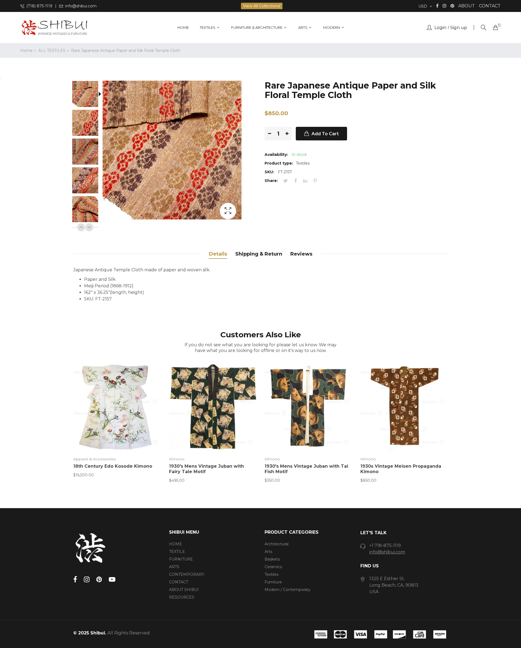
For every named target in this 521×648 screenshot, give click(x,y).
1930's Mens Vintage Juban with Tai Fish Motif (306, 469)
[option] (88, 95)
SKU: (269, 171)
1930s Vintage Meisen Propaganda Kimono (400, 469)
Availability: (276, 154)
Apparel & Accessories (94, 459)
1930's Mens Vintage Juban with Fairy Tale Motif (206, 469)
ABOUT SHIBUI (184, 589)
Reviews (301, 254)
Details (218, 254)
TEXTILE (177, 551)
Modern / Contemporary (287, 589)
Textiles (271, 574)
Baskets (272, 559)
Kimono (177, 459)
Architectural (276, 544)
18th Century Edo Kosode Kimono (112, 466)
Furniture (273, 582)
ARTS (174, 566)
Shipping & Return (258, 254)
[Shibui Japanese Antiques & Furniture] (54, 27)
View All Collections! (261, 6)
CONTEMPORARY (186, 574)
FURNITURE (181, 559)
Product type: (279, 163)
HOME (175, 544)
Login (440, 28)
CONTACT (490, 5)
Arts (268, 551)
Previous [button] (81, 227)
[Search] (483, 27)
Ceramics (273, 566)
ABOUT (466, 5)
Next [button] (89, 227)
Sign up (458, 28)
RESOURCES (181, 597)
